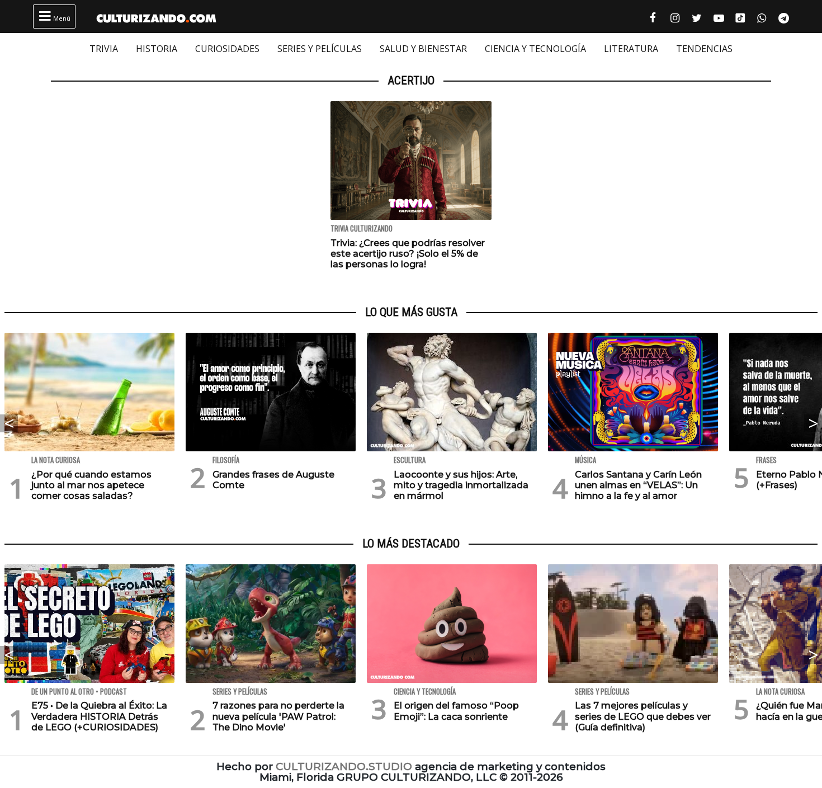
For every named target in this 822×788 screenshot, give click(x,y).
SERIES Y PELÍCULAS (319, 49)
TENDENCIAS (704, 49)
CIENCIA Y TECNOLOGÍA (535, 49)
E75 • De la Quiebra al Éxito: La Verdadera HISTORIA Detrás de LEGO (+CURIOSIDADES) (99, 716)
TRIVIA (103, 49)
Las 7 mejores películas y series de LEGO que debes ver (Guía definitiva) (643, 716)
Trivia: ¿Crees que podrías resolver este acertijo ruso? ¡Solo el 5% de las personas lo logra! (407, 254)
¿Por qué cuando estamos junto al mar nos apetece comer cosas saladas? (91, 485)
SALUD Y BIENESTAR (423, 49)
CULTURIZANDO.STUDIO (344, 766)
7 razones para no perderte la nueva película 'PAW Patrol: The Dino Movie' (278, 716)
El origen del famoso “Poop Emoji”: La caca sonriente (456, 710)
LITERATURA (631, 49)
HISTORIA (156, 49)
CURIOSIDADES (227, 49)
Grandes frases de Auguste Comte (273, 479)
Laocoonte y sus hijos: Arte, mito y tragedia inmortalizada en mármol (461, 485)
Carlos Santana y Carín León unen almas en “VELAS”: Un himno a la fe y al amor (638, 485)
